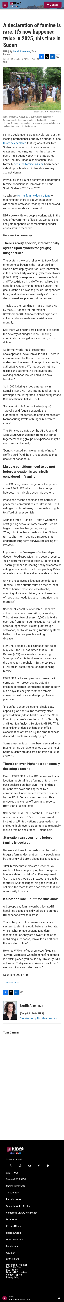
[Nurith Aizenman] (10, 1010)
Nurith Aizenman (21, 51)
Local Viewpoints (14, 1239)
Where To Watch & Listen (18, 1206)
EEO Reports (12, 1270)
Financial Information (16, 1272)
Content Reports (14, 1275)
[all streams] (60, 1298)
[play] (5, 1298)
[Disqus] (32, 1098)
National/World (13, 1233)
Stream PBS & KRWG (16, 1179)
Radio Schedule (13, 1199)
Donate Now (12, 1246)
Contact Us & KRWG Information (21, 1213)
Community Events (15, 1186)
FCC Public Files (13, 1267)
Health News (12, 982)
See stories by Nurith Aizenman (38, 1018)
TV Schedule (12, 1193)
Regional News (13, 1226)
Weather (10, 1253)
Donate (54, 4)
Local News (11, 1219)
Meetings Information (16, 1265)
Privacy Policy (13, 1277)
